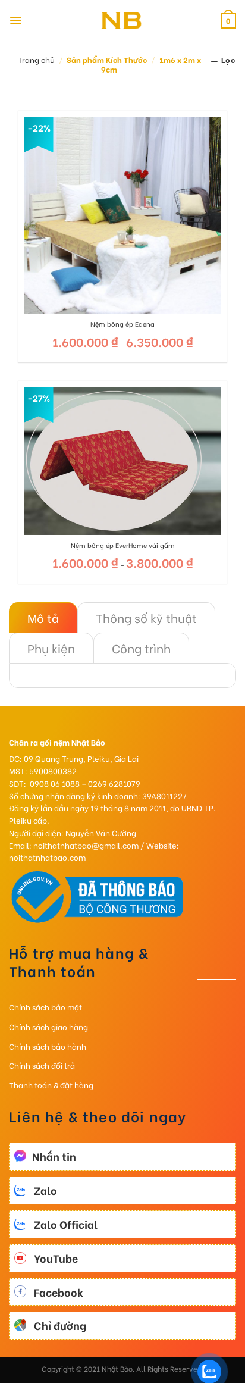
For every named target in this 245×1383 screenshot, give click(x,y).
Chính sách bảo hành (47, 1046)
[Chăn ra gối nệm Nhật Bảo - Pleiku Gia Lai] (122, 21)
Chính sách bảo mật (45, 1006)
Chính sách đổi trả (42, 1065)
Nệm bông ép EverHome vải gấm (123, 545)
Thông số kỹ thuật (146, 617)
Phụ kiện (51, 647)
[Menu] (16, 21)
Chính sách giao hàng (48, 1026)
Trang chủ (36, 59)
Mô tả (43, 617)
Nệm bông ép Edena (122, 324)
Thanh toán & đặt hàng (51, 1084)
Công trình (141, 647)
